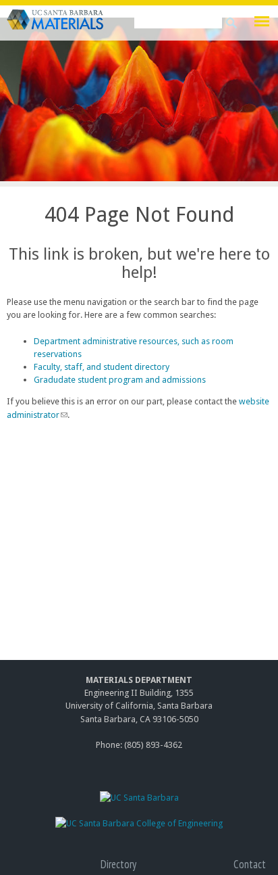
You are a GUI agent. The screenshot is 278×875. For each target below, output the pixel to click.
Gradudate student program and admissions (120, 380)
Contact (249, 864)
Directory (118, 864)
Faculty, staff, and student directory (101, 367)
